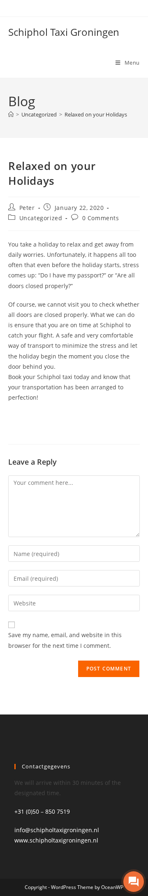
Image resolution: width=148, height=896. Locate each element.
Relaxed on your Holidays (96, 114)
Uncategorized (40, 218)
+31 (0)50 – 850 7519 (42, 811)
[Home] (11, 114)
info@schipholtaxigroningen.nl (56, 830)
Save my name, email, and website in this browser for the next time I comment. (65, 640)
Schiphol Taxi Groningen (63, 32)
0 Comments (100, 218)
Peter (27, 208)
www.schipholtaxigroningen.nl (56, 840)
